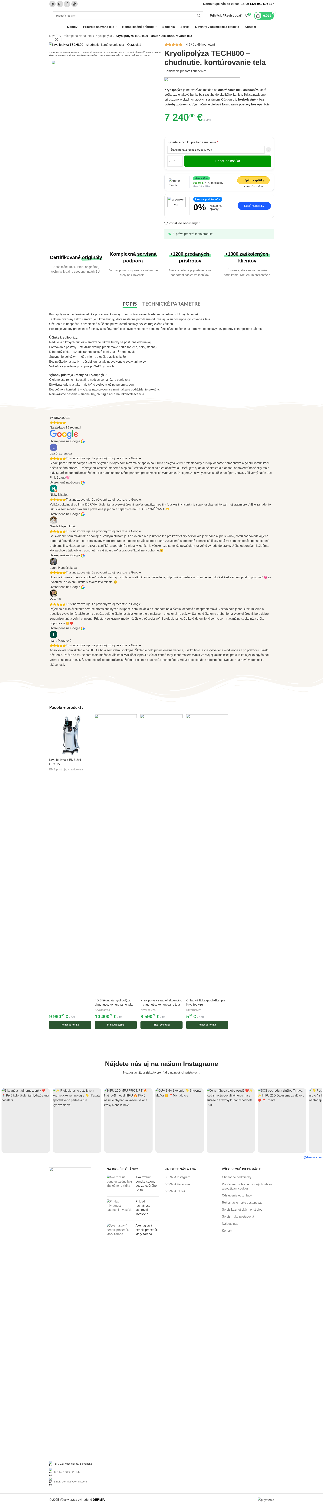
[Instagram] (52, 4)
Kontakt (227, 1230)
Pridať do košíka (227, 161)
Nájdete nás (230, 1223)
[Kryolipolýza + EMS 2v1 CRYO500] (70, 735)
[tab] (130, 304)
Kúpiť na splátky (253, 180)
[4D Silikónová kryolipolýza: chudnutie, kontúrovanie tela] (116, 855)
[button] (268, 149)
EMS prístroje (57, 769)
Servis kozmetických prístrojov (242, 1209)
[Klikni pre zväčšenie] (56, 39)
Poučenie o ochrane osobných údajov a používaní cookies (247, 1186)
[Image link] (105, 71)
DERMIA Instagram (177, 1177)
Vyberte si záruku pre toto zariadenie (192, 142)
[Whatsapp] (60, 4)
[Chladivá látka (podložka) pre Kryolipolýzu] (207, 855)
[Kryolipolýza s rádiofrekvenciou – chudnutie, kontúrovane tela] (161, 855)
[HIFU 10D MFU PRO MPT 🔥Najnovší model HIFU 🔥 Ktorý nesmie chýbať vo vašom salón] (128, 1120)
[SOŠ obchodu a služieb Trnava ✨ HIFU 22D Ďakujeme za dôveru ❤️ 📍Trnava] (282, 1120)
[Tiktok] (74, 4)
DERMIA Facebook (177, 1184)
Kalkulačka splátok (253, 186)
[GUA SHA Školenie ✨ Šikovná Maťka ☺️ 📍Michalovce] (179, 1120)
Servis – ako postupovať (238, 1216)
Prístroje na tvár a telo (77, 35)
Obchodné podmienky (236, 1177)
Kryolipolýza (103, 35)
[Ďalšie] (315, 1120)
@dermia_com (312, 1157)
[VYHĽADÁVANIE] (199, 15)
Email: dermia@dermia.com (70, 1481)
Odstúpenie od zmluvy (237, 1195)
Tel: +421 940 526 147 (67, 1471)
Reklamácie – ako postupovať (242, 1202)
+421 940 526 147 (262, 3)
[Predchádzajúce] (7, 1120)
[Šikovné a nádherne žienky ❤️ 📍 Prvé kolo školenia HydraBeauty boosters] (26, 1120)
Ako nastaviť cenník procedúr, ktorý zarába (147, 1230)
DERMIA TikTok (175, 1191)
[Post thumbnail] (120, 1184)
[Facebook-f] (67, 4)
